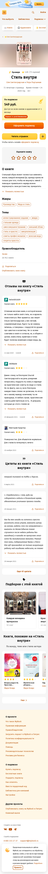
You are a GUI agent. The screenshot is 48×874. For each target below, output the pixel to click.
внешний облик (36, 227)
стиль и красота (10, 231)
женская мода (35, 236)
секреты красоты (11, 241)
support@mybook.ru (29, 841)
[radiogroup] (24, 158)
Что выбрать (8, 19)
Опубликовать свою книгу (13, 271)
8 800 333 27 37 (11, 841)
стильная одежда (10, 222)
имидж (35, 218)
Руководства (9, 204)
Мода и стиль (24, 204)
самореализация (28, 231)
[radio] (13, 158)
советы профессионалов (14, 236)
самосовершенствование (14, 227)
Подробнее (38, 863)
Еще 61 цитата (24, 571)
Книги (9, 28)
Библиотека (24, 19)
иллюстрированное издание (15, 218)
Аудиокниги (25, 28)
